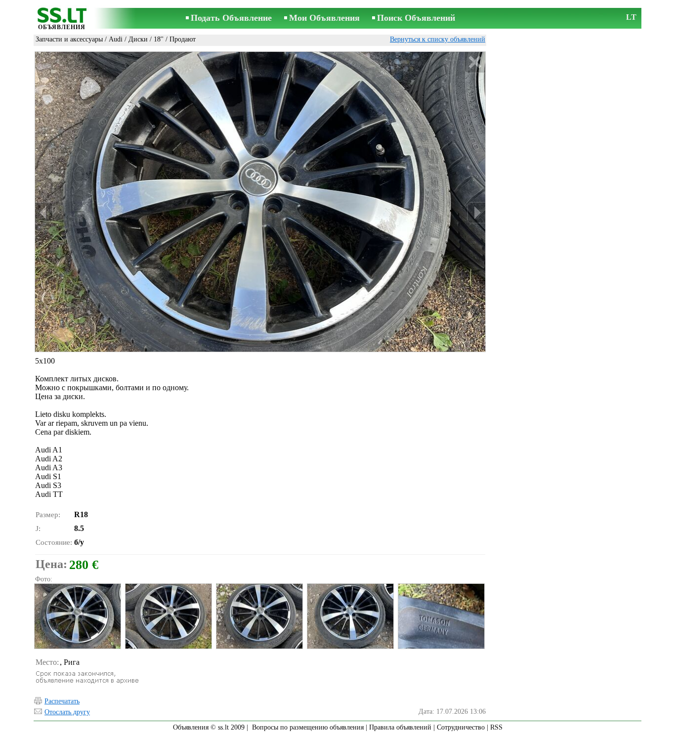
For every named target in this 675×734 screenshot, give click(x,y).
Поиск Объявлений (416, 18)
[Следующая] (476, 212)
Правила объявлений (400, 727)
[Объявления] (62, 19)
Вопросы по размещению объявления (308, 727)
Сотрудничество (461, 727)
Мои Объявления (324, 18)
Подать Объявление (231, 18)
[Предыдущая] (44, 212)
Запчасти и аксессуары (69, 39)
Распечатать (62, 701)
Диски (138, 39)
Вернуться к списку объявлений (437, 39)
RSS (496, 727)
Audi (116, 39)
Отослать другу (67, 712)
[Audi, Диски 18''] (77, 616)
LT (631, 17)
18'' (159, 39)
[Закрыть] (474, 62)
